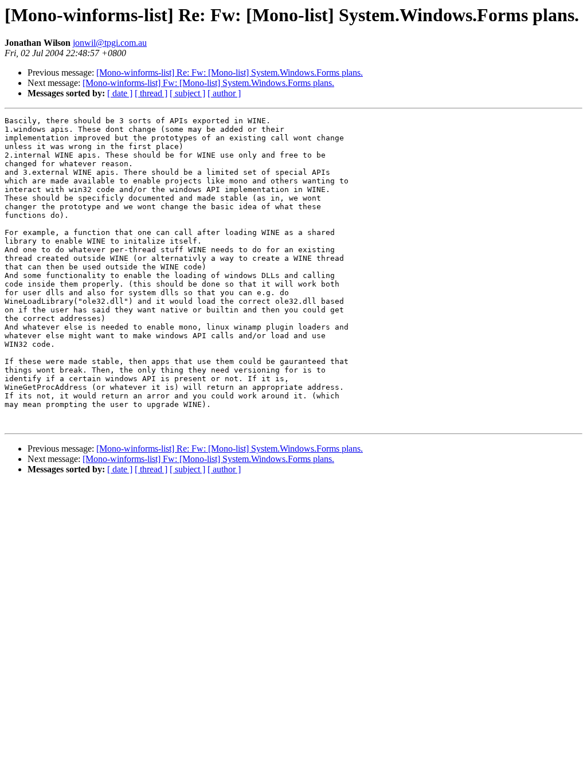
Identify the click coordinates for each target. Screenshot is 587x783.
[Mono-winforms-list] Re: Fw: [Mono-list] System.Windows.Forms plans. (229, 72)
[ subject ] (187, 93)
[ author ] (224, 93)
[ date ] (119, 93)
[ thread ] (151, 93)
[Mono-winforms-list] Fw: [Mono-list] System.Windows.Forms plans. (208, 83)
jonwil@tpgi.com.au (110, 43)
